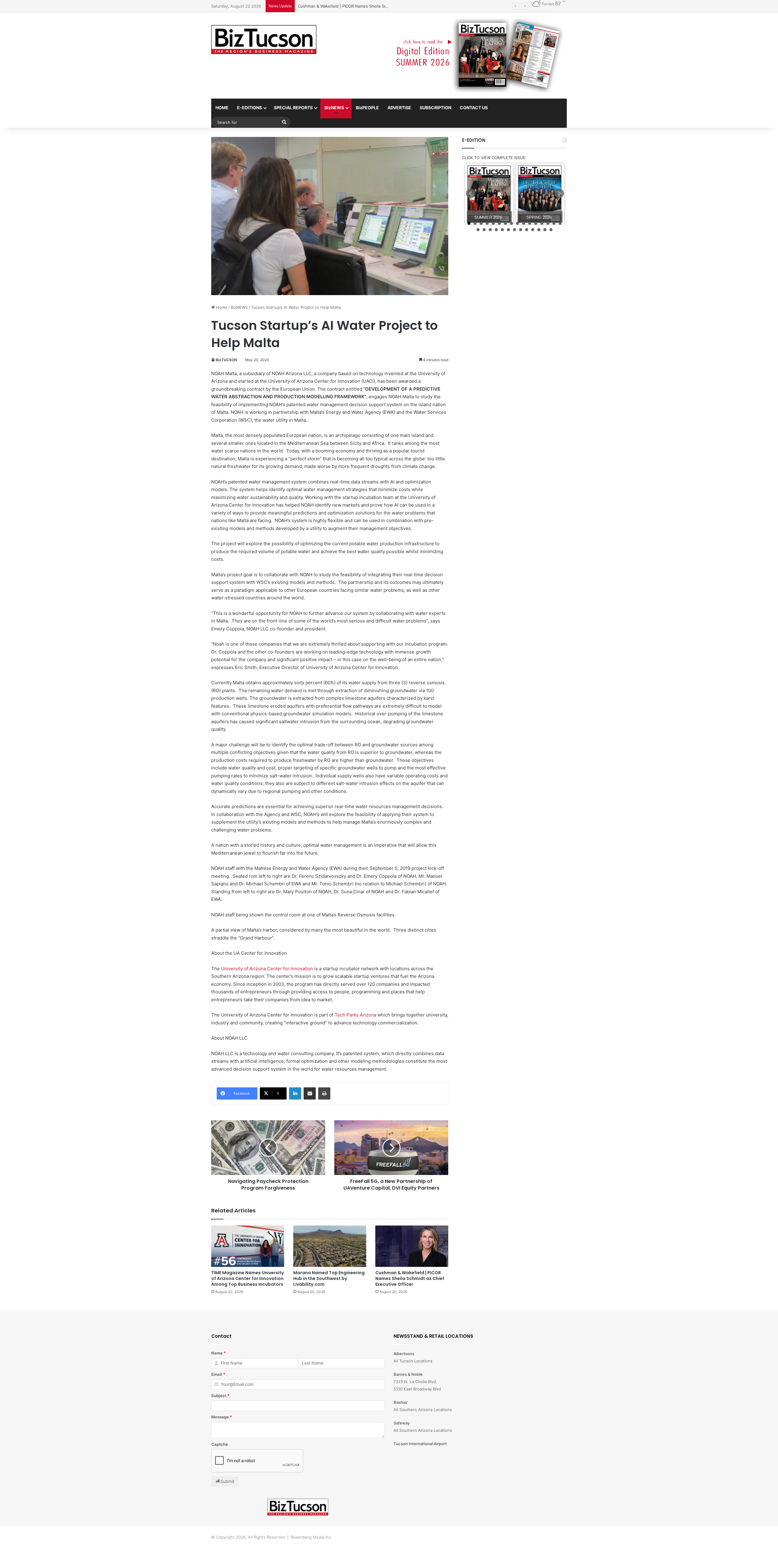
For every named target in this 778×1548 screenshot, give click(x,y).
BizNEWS (334, 107)
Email (216, 1374)
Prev (471, 193)
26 (532, 229)
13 (541, 223)
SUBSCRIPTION (435, 107)
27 (538, 229)
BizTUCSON (226, 359)
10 (523, 223)
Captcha (219, 1444)
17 (478, 229)
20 (496, 229)
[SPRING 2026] (540, 194)
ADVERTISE (399, 107)
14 (547, 223)
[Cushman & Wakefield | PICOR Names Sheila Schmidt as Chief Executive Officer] (411, 1246)
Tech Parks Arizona (355, 1015)
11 (529, 223)
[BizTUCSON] (263, 40)
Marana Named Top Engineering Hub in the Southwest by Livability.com (329, 1278)
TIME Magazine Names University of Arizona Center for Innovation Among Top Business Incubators (247, 1278)
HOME (222, 107)
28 (544, 229)
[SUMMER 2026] (489, 194)
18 (484, 229)
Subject (218, 1395)
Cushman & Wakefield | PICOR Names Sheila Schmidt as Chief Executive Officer (373, 6)
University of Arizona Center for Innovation (267, 968)
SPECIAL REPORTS (293, 107)
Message (220, 1416)
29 (551, 229)
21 (502, 229)
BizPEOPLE (367, 107)
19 (490, 229)
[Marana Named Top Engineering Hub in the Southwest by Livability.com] (329, 1246)
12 (535, 223)
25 (526, 229)
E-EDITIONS (249, 107)
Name (217, 1353)
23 (514, 229)
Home (221, 307)
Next (559, 193)
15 (554, 223)
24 (520, 229)
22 (508, 229)
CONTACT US (474, 107)
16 (560, 223)
